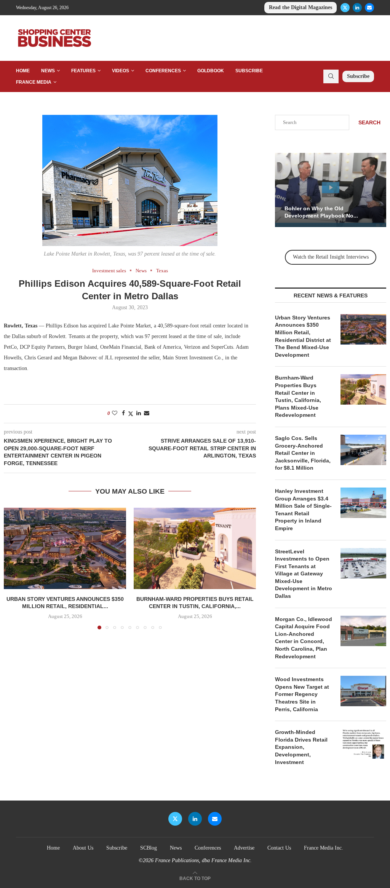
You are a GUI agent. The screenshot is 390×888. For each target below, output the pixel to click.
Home (23, 70)
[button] (14, 568)
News (48, 70)
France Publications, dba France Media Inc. (203, 860)
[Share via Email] (146, 413)
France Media (33, 82)
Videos (120, 70)
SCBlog (148, 848)
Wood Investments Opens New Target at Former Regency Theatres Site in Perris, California (302, 694)
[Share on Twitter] (130, 413)
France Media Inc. (323, 848)
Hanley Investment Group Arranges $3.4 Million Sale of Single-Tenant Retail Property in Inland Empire (303, 509)
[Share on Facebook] (123, 413)
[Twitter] (345, 7)
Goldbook (210, 70)
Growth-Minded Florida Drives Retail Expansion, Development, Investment (301, 747)
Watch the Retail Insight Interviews (331, 257)
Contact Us (279, 848)
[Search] (331, 76)
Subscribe (249, 70)
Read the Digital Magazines (300, 7)
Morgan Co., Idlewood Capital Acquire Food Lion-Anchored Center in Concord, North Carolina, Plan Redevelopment (303, 637)
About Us (83, 848)
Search (369, 122)
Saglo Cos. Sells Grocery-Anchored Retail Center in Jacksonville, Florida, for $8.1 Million (303, 453)
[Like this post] (114, 413)
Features (83, 70)
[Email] (369, 7)
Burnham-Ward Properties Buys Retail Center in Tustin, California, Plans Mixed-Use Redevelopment (298, 396)
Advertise (244, 848)
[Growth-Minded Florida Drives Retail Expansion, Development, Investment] (363, 744)
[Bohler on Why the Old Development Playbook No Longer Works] (330, 190)
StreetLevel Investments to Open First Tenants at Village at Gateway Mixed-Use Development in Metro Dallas (303, 573)
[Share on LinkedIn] (138, 413)
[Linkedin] (357, 7)
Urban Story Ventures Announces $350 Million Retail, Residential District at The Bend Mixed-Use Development (303, 336)
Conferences (163, 70)
